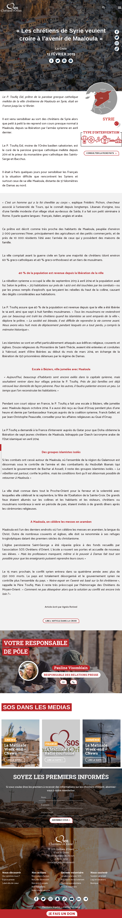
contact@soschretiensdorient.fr (61, 862)
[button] (119, 7)
